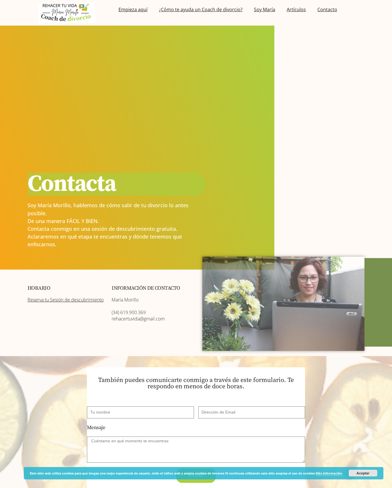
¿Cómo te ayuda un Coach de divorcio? (200, 9)
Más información (329, 473)
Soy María (264, 9)
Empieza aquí (133, 9)
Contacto (327, 9)
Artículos (296, 9)
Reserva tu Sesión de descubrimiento (66, 300)
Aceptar (363, 473)
